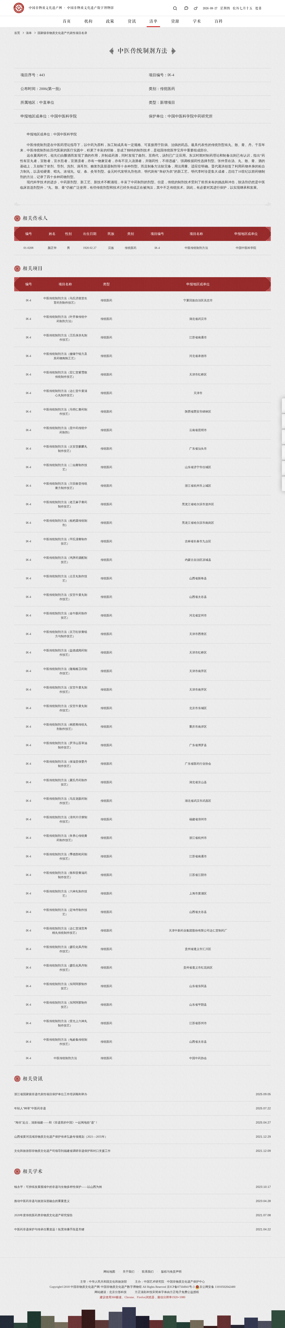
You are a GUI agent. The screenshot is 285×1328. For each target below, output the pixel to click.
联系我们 (148, 1271)
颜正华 (52, 247)
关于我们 (128, 1271)
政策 (110, 21)
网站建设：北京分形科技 (111, 1292)
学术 (197, 21)
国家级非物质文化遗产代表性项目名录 (62, 33)
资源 (175, 21)
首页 (66, 21)
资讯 (131, 21)
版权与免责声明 (171, 1271)
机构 (88, 21)
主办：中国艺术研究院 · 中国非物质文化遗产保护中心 (170, 1281)
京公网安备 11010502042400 (217, 1286)
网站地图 (109, 1271)
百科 (218, 21)
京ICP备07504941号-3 (180, 1286)
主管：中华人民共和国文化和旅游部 (103, 1281)
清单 (153, 21)
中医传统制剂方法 (65, 1058)
